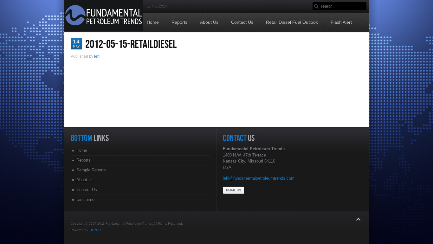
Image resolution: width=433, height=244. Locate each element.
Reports (83, 160)
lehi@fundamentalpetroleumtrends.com (258, 178)
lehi (97, 56)
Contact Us (86, 189)
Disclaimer (86, 199)
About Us (85, 179)
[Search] (317, 6)
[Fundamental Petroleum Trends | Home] (103, 29)
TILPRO (95, 230)
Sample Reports (91, 170)
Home (81, 150)
